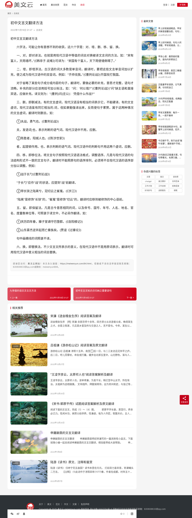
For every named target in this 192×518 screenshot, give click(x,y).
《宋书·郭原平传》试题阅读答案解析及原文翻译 (82, 404)
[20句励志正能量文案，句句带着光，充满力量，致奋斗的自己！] (149, 158)
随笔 (175, 190)
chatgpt (148, 181)
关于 (41, 504)
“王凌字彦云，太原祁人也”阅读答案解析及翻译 (81, 374)
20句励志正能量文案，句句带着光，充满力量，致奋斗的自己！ (170, 157)
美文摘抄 (162, 181)
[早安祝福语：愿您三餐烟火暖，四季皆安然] (149, 73)
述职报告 (162, 190)
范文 (65, 4)
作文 (74, 4)
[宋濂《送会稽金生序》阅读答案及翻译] (28, 325)
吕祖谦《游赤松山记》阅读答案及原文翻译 (78, 345)
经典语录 (175, 186)
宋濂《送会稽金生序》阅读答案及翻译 (75, 316)
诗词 (82, 4)
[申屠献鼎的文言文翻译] (28, 442)
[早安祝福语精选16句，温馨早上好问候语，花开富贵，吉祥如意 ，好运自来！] (149, 130)
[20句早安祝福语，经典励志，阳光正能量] (149, 102)
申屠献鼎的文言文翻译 (65, 433)
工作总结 (162, 186)
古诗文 (39, 30)
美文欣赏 (55, 4)
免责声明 (85, 504)
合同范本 (175, 181)
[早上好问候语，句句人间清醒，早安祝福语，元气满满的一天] (149, 45)
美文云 (60, 509)
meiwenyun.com (72, 509)
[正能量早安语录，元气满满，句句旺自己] (149, 87)
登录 (165, 4)
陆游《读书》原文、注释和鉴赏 (71, 462)
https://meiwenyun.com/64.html (75, 263)
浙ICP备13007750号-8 (101, 509)
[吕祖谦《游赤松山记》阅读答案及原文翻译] (28, 354)
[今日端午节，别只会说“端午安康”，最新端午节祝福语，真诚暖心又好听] (149, 144)
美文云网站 (34, 263)
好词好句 (148, 190)
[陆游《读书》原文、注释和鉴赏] (28, 471)
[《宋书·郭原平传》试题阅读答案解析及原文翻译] (28, 413)
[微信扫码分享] (12, 513)
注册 (173, 4)
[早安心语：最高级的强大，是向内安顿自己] (149, 59)
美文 (162, 177)
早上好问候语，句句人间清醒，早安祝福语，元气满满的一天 (169, 45)
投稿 (183, 5)
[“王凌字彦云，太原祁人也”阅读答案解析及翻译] (28, 383)
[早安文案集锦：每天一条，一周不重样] (149, 115)
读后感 (175, 177)
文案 (148, 177)
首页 (44, 4)
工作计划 (148, 186)
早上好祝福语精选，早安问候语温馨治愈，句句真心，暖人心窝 (169, 31)
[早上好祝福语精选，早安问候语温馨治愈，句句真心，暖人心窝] (149, 31)
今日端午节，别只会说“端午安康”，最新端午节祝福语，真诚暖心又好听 (170, 143)
